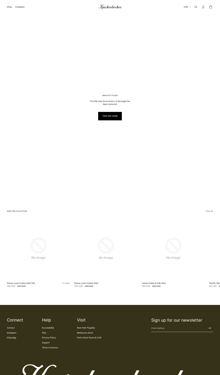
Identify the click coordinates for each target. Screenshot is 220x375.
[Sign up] (209, 328)
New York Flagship (86, 327)
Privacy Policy (49, 337)
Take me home (110, 116)
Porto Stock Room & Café (89, 337)
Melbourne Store (85, 332)
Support (46, 342)
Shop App (11, 337)
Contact (11, 327)
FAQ (44, 332)
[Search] (196, 7)
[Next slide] (209, 252)
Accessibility (48, 327)
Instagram (11, 332)
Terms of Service (50, 347)
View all (209, 211)
